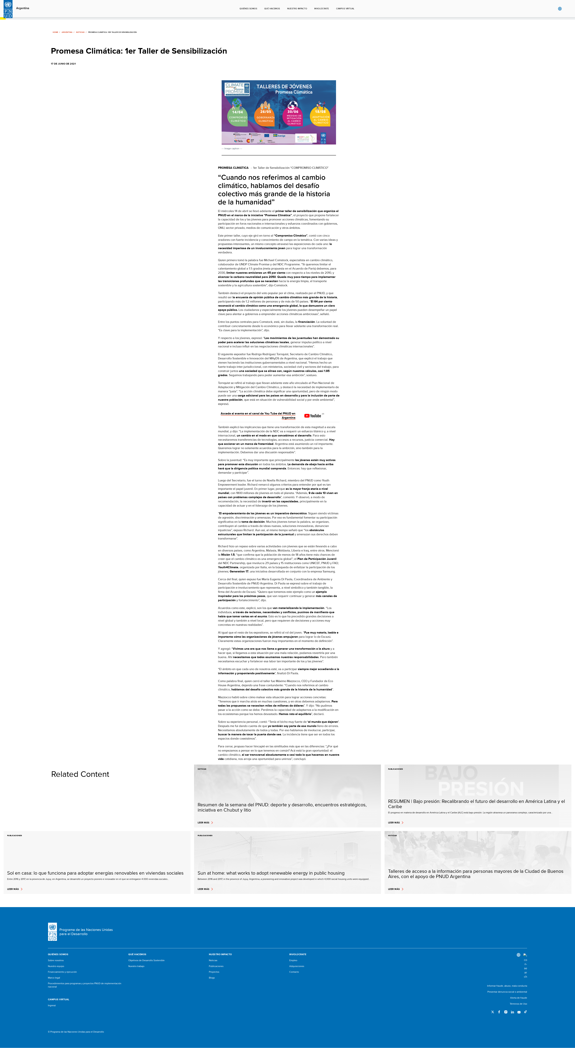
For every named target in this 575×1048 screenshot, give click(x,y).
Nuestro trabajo (136, 966)
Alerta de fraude (518, 997)
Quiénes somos (248, 8)
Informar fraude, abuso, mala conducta (507, 986)
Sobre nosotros (56, 960)
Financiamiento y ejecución (62, 972)
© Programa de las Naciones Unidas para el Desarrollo (76, 1031)
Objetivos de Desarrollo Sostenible (146, 960)
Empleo (293, 960)
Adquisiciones (296, 966)
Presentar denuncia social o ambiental (507, 991)
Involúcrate (321, 8)
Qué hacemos (272, 8)
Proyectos (214, 972)
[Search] (525, 966)
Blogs (212, 977)
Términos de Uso (518, 1003)
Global (560, 9)
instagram (505, 1011)
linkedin (512, 1011)
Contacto (294, 972)
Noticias (80, 32)
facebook (499, 1011)
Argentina (22, 8)
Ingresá (52, 1005)
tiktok (525, 1011)
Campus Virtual (345, 8)
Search (566, 9)
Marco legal (54, 977)
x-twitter (492, 1011)
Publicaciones (216, 966)
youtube (519, 1011)
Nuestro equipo (56, 966)
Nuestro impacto (297, 8)
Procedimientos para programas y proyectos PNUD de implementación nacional (84, 985)
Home (55, 32)
